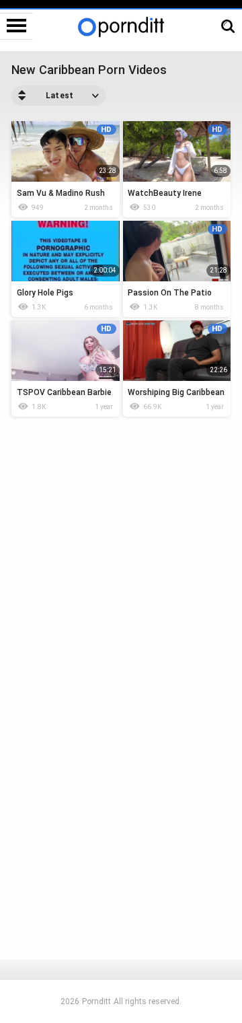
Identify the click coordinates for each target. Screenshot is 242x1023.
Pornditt (96, 1001)
